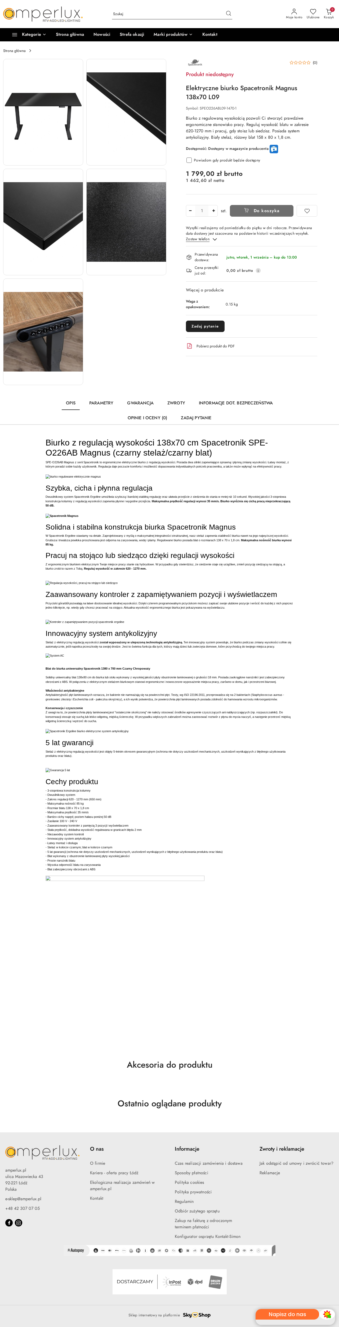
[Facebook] (9, 1222)
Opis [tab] (70, 403)
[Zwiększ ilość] (213, 210)
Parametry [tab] (101, 403)
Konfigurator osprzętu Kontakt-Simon (208, 1236)
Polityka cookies (189, 1182)
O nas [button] (97, 1149)
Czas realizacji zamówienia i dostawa (209, 1163)
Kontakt (96, 1198)
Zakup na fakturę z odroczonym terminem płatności (203, 1223)
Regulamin (184, 1201)
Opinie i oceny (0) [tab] (147, 418)
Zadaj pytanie (205, 326)
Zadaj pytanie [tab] (196, 418)
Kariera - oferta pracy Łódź (114, 1173)
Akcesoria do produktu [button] (169, 1065)
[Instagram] (18, 1222)
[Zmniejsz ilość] (190, 210)
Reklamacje (270, 1173)
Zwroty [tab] (176, 403)
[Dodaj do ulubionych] (307, 211)
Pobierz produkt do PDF (216, 346)
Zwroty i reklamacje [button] (282, 1149)
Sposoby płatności (191, 1173)
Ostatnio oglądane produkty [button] (170, 1103)
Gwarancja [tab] (140, 403)
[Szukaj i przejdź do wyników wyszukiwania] (228, 14)
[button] (173, 34)
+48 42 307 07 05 (22, 1208)
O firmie (97, 1163)
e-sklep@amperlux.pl (23, 1199)
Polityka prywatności (193, 1192)
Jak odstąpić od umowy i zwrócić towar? (296, 1163)
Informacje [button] (187, 1149)
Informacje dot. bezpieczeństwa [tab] (236, 403)
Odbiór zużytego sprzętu (197, 1211)
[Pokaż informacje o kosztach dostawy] (258, 270)
